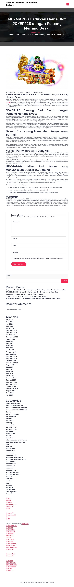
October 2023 (11, 386)
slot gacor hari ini (12, 470)
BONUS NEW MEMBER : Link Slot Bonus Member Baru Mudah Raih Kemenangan (33, 298)
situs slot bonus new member (16, 440)
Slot (39, 32)
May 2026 (9, 324)
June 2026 (10, 322)
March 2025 (10, 350)
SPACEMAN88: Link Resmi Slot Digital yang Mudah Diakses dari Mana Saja (32, 292)
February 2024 (11, 378)
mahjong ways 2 (11, 429)
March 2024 (10, 376)
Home (33, 32)
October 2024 (11, 361)
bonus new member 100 (14, 405)
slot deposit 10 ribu (11, 525)
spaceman (9, 487)
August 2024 (10, 365)
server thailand (10, 531)
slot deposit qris (10, 529)
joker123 (8, 102)
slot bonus (9, 453)
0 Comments (39, 92)
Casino (8, 412)
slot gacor (9, 468)
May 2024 (9, 371)
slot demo (9, 502)
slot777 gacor (10, 539)
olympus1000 (10, 433)
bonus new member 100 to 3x (16, 408)
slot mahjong (9, 533)
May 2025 (9, 345)
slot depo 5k (10, 466)
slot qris (9, 476)
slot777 (8, 481)
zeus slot (9, 494)
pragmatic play (10, 545)
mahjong (9, 423)
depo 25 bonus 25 (11, 504)
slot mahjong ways (12, 472)
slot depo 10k (10, 461)
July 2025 (9, 341)
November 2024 (11, 358)
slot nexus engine (11, 543)
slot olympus (9, 541)
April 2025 (9, 348)
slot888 (9, 485)
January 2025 (11, 354)
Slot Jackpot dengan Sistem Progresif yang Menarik (24, 294)
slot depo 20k (11, 464)
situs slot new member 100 (15, 442)
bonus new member (11, 547)
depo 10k (8, 500)
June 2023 (9, 393)
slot (7, 517)
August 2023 (10, 391)
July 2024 (9, 367)
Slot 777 (9, 446)
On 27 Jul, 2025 (10, 92)
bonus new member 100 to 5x (16, 410)
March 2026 (10, 328)
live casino (9, 420)
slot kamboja (9, 527)
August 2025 (10, 339)
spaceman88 (10, 489)
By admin (20, 92)
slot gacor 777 (10, 513)
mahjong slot (10, 425)
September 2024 (12, 363)
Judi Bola (9, 418)
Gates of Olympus (12, 414)
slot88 (8, 483)
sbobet (8, 436)
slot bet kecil (10, 451)
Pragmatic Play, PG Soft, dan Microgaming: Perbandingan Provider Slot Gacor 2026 (35, 290)
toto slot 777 (10, 506)
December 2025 (11, 330)
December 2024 (11, 356)
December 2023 (11, 382)
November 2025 (11, 333)
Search (9, 275)
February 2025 (11, 352)
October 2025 (11, 335)
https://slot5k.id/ (11, 562)
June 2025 (9, 343)
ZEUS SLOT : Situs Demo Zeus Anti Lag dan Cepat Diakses (26, 296)
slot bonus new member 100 (16, 459)
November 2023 (11, 384)
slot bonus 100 (11, 455)
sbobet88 (9, 438)
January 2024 (11, 380)
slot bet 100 (25, 523)
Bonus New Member (13, 403)
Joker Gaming (11, 416)
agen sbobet (9, 535)
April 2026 (9, 326)
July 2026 (9, 320)
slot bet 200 (10, 448)
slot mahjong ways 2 (13, 474)
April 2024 (9, 373)
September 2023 (12, 389)
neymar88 (9, 431)
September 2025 (12, 337)
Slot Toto (9, 479)
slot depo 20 (9, 549)
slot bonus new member (14, 457)
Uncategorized (11, 492)
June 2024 (10, 369)
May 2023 (9, 395)
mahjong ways (11, 427)
